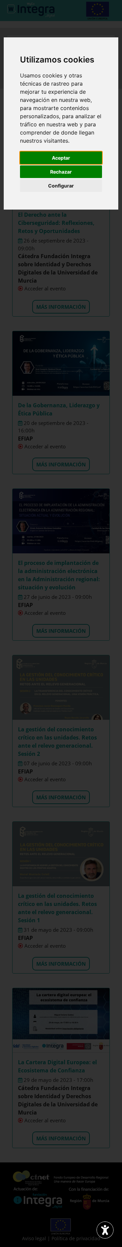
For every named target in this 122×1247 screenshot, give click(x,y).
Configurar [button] (61, 186)
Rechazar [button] (61, 172)
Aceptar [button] (61, 158)
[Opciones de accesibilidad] (105, 1230)
